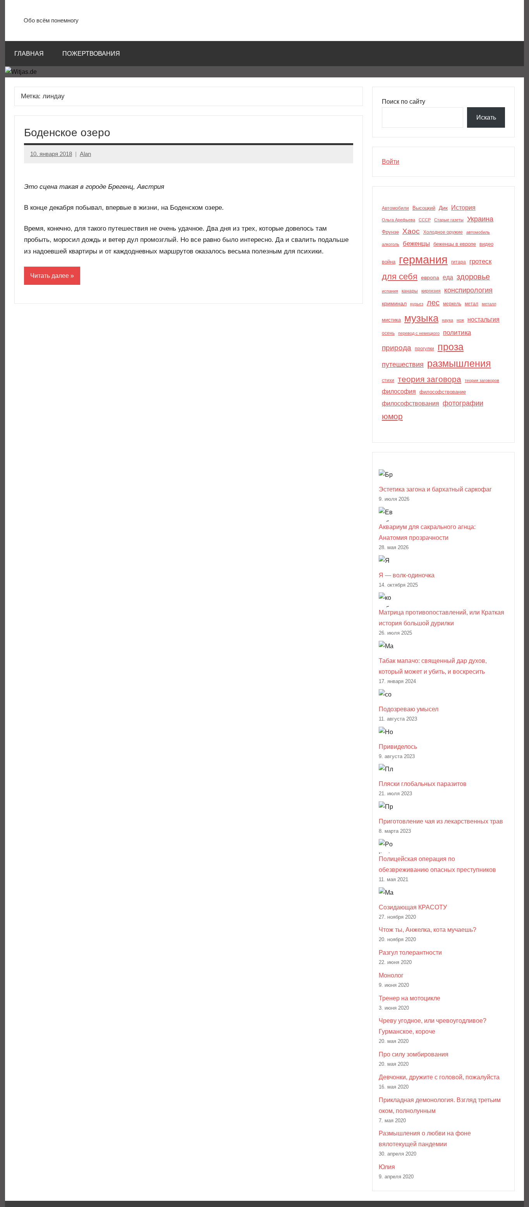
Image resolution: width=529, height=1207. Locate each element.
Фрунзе (390, 232)
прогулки (424, 348)
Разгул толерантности (410, 952)
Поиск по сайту (403, 101)
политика (457, 332)
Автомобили (395, 208)
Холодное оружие (443, 232)
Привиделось (398, 746)
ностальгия (483, 319)
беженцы (416, 243)
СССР (425, 219)
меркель (452, 303)
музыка (421, 318)
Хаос (411, 231)
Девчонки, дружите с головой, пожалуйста (439, 1077)
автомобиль (478, 232)
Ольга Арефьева (398, 219)
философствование (442, 392)
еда (448, 277)
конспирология (468, 290)
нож (460, 320)
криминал (394, 303)
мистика (391, 320)
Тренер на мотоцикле (409, 998)
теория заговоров (482, 380)
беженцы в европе (454, 244)
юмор (392, 416)
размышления (459, 363)
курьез (416, 303)
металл (489, 303)
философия (399, 391)
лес (433, 302)
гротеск (480, 261)
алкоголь (390, 244)
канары (410, 291)
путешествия (403, 364)
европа (430, 277)
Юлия (387, 1167)
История (463, 207)
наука (447, 320)
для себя (399, 276)
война (388, 262)
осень (388, 333)
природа (396, 348)
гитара (458, 262)
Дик (443, 208)
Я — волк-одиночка (407, 575)
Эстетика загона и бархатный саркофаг (435, 489)
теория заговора (429, 379)
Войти (390, 161)
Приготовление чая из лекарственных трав (441, 821)
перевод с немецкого (419, 333)
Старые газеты (449, 219)
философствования (410, 403)
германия (423, 259)
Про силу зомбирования (413, 1054)
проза (451, 347)
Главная (29, 53)
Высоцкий (423, 208)
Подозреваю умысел (408, 709)
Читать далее (49, 275)
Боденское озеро (67, 133)
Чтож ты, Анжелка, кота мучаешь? (427, 929)
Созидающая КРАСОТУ (413, 907)
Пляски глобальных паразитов (423, 784)
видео (486, 244)
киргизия (431, 291)
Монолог (391, 975)
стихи (388, 380)
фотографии (463, 403)
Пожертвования (91, 53)
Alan (85, 154)
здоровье (473, 276)
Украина (480, 219)
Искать (486, 117)
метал (471, 303)
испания (390, 291)
